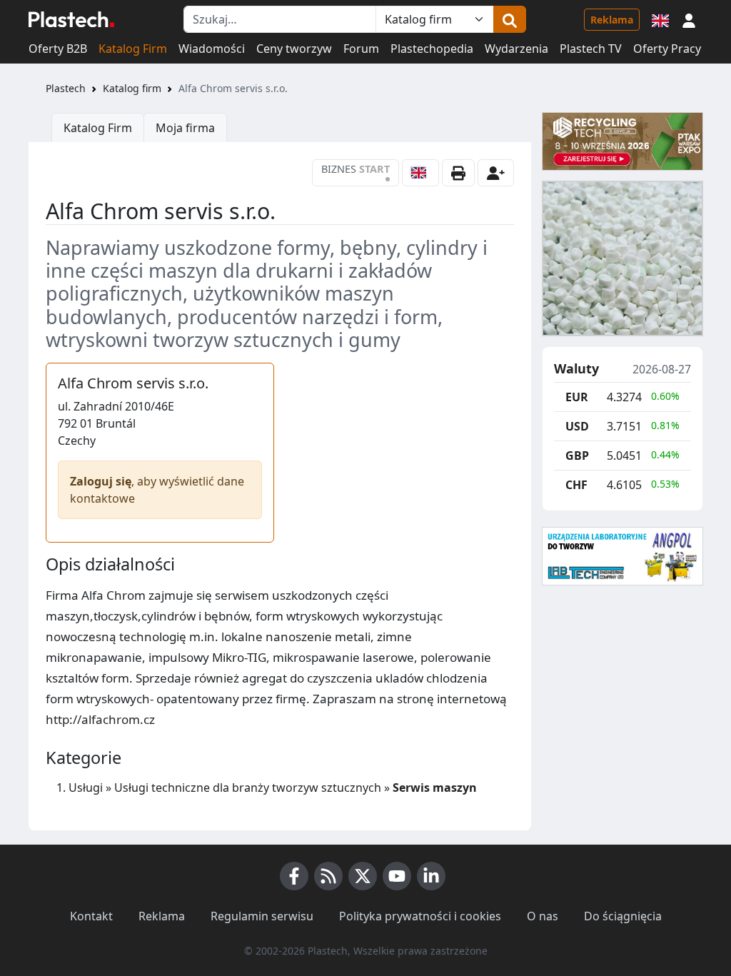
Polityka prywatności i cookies (420, 916)
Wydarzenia (516, 48)
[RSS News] (328, 876)
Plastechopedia (431, 48)
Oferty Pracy (667, 48)
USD (577, 426)
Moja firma (185, 128)
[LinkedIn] (431, 876)
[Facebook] (294, 876)
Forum (361, 48)
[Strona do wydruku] (458, 172)
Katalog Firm (133, 48)
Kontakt (91, 916)
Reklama (611, 19)
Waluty (576, 369)
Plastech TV (591, 48)
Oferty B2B (58, 48)
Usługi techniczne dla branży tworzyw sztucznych (247, 787)
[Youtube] (397, 876)
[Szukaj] (509, 19)
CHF (576, 485)
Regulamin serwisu (262, 916)
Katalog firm (132, 88)
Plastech (66, 88)
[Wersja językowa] (660, 19)
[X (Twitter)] (362, 876)
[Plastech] (71, 19)
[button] (688, 19)
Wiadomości (211, 48)
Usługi (86, 787)
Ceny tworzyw (294, 48)
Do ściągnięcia (623, 916)
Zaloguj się (100, 481)
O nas (542, 916)
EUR (576, 397)
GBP (577, 455)
